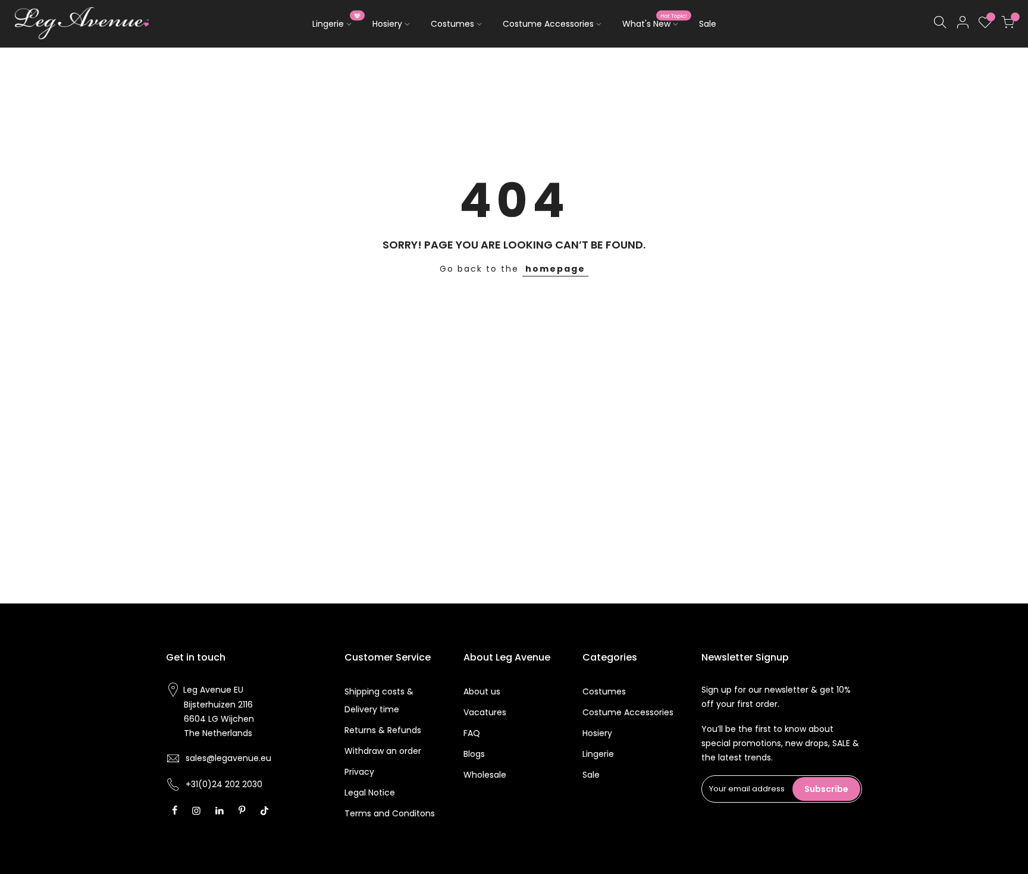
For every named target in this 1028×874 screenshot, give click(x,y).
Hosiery (387, 24)
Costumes (452, 24)
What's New (655, 21)
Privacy (359, 772)
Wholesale (484, 775)
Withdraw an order (382, 751)
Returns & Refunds (382, 730)
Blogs (474, 754)
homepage (555, 269)
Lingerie (336, 21)
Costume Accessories (548, 24)
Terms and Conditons (389, 813)
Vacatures (484, 712)
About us (481, 691)
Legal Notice (369, 792)
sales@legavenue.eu (228, 758)
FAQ (471, 733)
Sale (707, 24)
